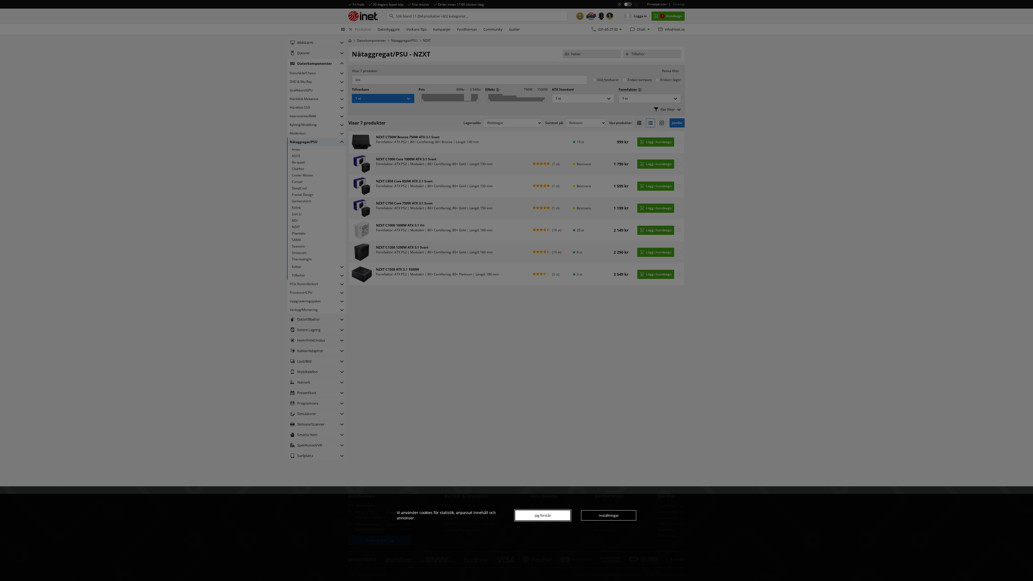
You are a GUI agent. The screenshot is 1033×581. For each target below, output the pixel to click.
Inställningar (609, 515)
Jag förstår (543, 515)
